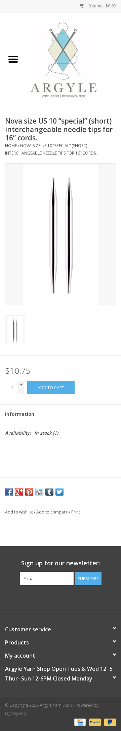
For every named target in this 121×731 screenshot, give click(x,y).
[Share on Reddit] (39, 492)
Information (19, 414)
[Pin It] (29, 492)
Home (11, 145)
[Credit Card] (79, 722)
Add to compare (52, 512)
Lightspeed (15, 713)
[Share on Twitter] (59, 492)
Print (75, 512)
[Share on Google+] (19, 492)
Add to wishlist (19, 512)
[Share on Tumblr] (49, 492)
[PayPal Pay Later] (109, 722)
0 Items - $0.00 (101, 6)
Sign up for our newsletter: (60, 563)
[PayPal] (94, 722)
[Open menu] (13, 59)
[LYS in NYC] (73, 59)
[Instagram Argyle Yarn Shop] (60, 599)
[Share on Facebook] (9, 492)
